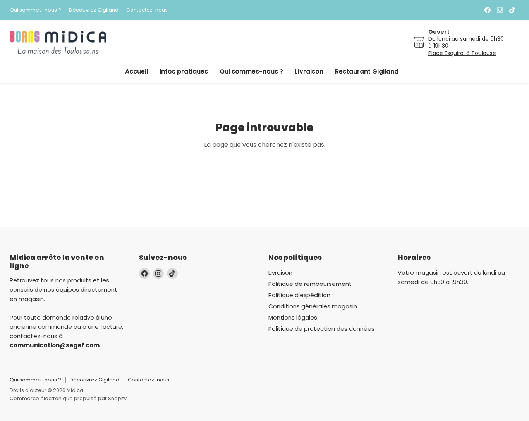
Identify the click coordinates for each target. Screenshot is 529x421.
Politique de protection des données (321, 329)
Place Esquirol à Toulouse (462, 53)
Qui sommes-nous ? (35, 10)
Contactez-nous (147, 10)
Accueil (136, 71)
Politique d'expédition (299, 295)
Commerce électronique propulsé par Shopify (68, 398)
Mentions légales (292, 317)
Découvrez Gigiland (94, 10)
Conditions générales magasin (312, 306)
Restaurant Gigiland (366, 71)
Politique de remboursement (310, 284)
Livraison (309, 71)
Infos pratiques (184, 71)
